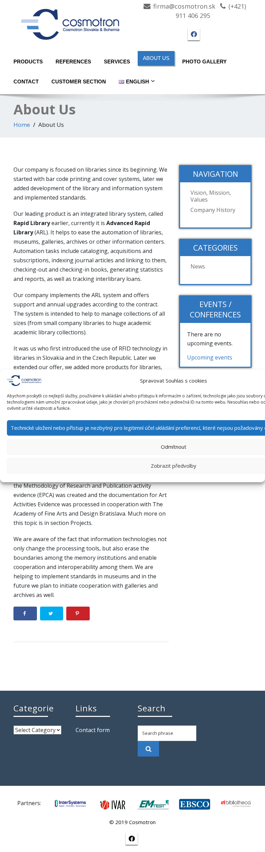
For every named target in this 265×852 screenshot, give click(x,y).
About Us (156, 58)
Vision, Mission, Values (210, 196)
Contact (26, 81)
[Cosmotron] (70, 20)
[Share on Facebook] (25, 613)
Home (21, 125)
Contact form (93, 730)
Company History (212, 209)
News (197, 266)
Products (28, 61)
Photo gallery (204, 61)
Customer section (78, 81)
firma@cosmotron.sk (184, 6)
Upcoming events (209, 357)
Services (117, 61)
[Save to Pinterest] (78, 613)
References (73, 61)
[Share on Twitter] (51, 613)
